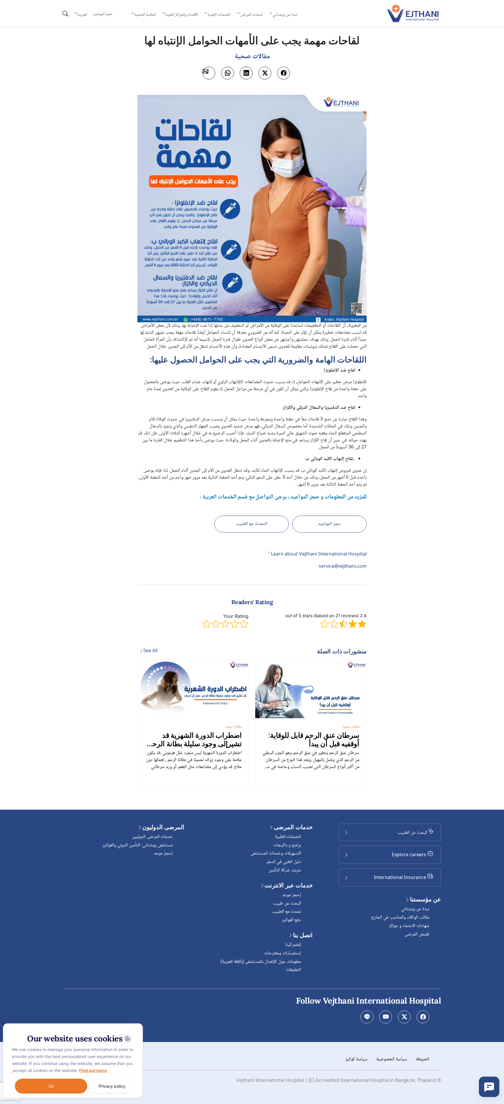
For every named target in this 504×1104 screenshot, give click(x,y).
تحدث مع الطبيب (286, 912)
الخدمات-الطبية (288, 837)
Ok (51, 1086)
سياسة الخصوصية (391, 1059)
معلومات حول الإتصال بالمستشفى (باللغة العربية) (260, 962)
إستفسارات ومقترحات (282, 953)
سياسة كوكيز (356, 1059)
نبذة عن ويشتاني (415, 909)
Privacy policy (112, 1086)
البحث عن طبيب (287, 903)
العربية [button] (82, 14)
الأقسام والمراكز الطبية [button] (181, 14)
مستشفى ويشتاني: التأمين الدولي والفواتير (137, 845)
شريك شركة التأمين (284, 870)
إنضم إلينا (293, 945)
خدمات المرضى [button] (251, 14)
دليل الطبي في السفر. (283, 862)
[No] (137, 1025)
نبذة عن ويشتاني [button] (285, 14)
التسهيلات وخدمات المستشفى (276, 853)
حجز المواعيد (103, 14)
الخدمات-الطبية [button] (218, 14)
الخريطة (422, 1059)
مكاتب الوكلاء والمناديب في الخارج (400, 917)
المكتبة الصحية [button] (144, 14)
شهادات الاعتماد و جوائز (409, 926)
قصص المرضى (417, 934)
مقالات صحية (350, 727)
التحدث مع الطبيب (251, 524)
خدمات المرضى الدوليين (152, 837)
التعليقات (293, 970)
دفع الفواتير (291, 920)
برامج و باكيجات (287, 845)
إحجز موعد (291, 895)
